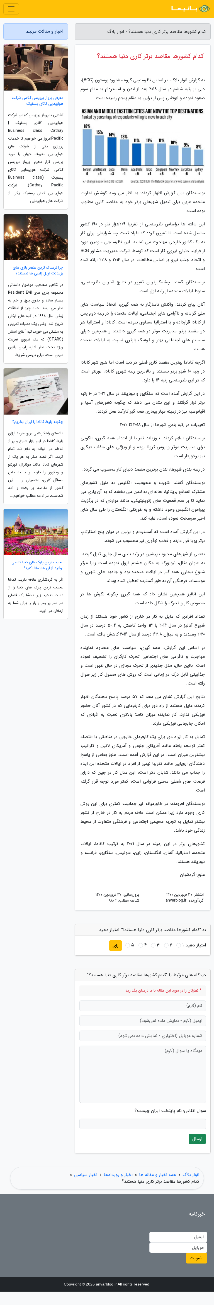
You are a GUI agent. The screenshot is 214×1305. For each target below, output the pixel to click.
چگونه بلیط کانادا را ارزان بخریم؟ (37, 422)
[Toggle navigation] (11, 8)
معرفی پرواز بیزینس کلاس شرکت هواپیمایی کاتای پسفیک (37, 101)
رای (115, 945)
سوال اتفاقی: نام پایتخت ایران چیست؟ (170, 1110)
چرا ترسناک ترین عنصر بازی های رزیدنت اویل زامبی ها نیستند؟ (38, 270)
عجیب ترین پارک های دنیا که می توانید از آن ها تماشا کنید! (37, 565)
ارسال (197, 1138)
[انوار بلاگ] (190, 9)
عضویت (196, 1258)
